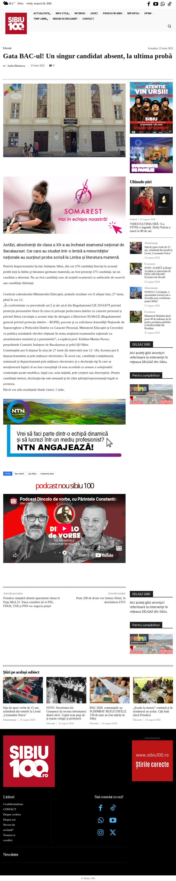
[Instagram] (100, 833)
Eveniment (149, 264)
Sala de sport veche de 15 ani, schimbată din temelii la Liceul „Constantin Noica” (158, 250)
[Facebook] (148, 4)
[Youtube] (155, 4)
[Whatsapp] (162, 4)
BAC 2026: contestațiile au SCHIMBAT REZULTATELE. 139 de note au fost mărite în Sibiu (108, 713)
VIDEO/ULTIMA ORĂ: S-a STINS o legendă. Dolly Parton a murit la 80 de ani (150, 227)
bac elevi (19, 473)
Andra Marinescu (16, 66)
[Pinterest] (82, 71)
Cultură (133, 219)
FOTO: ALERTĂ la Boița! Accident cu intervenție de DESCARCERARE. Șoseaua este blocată (157, 272)
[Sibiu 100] (16, 23)
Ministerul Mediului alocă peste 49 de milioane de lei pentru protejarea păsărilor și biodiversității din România (157, 322)
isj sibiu (32, 473)
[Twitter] (113, 833)
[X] (72, 71)
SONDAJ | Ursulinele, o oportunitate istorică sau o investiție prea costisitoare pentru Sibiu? (157, 297)
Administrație (151, 243)
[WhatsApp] (92, 71)
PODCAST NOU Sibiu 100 (64, 486)
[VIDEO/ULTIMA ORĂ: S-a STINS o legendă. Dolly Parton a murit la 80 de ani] (151, 201)
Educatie (7, 48)
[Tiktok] (169, 4)
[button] (169, 26)
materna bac (47, 473)
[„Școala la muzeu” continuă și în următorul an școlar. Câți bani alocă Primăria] (153, 690)
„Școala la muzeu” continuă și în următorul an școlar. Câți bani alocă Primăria (153, 711)
